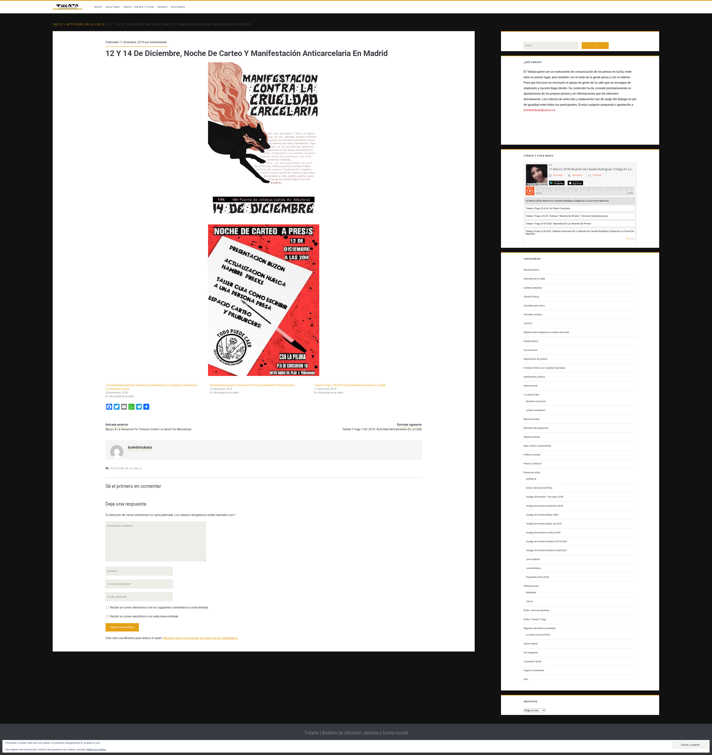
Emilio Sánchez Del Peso (539, 487)
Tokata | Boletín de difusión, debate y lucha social (356, 733)
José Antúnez (533, 568)
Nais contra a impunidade (537, 445)
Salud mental (531, 643)
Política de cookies (96, 749)
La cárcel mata (531, 394)
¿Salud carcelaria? (535, 410)
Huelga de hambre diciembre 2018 (544, 505)
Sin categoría (531, 652)
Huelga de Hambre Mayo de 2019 (544, 523)
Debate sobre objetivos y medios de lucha (546, 332)
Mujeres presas (532, 436)
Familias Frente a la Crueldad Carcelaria (544, 367)
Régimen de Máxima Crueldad (540, 628)
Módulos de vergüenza (536, 428)
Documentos (531, 350)
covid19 (528, 323)
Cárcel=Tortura (531, 296)
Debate (163, 7)
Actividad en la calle (86, 24)
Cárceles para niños (534, 305)
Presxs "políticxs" (533, 463)
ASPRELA (531, 479)
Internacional (530, 385)
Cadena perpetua (533, 287)
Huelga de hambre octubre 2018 (543, 532)
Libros (529, 601)
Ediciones (178, 7)
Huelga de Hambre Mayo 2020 (542, 514)
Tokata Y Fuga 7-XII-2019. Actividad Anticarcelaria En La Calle (350, 385)
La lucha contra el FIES (538, 634)
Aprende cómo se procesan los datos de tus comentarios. (200, 638)
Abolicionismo (531, 269)
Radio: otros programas (536, 610)
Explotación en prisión (535, 359)
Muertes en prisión (536, 401)
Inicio (98, 7)
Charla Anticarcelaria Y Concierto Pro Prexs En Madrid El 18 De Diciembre (252, 385)
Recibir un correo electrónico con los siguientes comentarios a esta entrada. (159, 607)
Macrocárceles (532, 419)
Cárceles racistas (533, 314)
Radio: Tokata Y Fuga (139, 7)
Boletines (113, 7)
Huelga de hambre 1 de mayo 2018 (544, 496)
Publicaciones (531, 586)
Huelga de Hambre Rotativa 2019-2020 (546, 541)
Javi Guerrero (533, 559)
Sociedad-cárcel (532, 661)
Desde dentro (531, 341)
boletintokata (158, 42)
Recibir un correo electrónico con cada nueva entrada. (144, 616)
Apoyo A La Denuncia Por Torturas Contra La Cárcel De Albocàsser (149, 429)
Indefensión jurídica (534, 376)
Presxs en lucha (532, 472)
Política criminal (532, 454)
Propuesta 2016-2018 (537, 577)
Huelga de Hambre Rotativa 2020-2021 (546, 550)
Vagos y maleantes (534, 670)
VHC (526, 679)
